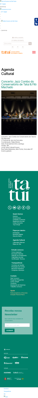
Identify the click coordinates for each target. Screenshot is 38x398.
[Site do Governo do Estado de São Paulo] (8, 1)
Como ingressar (16, 252)
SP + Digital (3, 4)
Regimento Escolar (19, 221)
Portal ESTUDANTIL (18, 40)
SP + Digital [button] (4, 12)
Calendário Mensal (18, 242)
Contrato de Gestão (17, 265)
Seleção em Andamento (19, 255)
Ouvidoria (13, 283)
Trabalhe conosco (16, 287)
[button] (9, 21)
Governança (17, 218)
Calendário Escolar (17, 257)
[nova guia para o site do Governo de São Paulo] (5, 9)
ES (22, 47)
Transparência (7, 391)
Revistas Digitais (18, 234)
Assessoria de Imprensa (17, 285)
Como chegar (14, 281)
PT (17, 47)
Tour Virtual (16, 225)
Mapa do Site (17, 244)
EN (12, 47)
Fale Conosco (14, 278)
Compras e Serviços (17, 270)
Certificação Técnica (18, 259)
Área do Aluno (17, 236)
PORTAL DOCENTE (18, 37)
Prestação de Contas (18, 267)
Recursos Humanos (17, 268)
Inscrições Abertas (17, 254)
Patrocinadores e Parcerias (19, 293)
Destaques (16, 233)
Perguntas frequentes (17, 280)
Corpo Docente (18, 223)
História (15, 216)
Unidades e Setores (19, 219)
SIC (4, 394)
